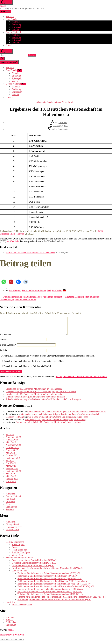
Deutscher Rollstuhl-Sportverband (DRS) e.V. (33, 565)
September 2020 (13, 471)
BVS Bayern (15, 290)
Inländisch (10, 501)
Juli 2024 (10, 434)
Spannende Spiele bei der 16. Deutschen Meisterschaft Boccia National (49, 422)
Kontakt (9, 45)
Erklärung (16, 24)
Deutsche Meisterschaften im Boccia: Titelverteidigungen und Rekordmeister (41, 391)
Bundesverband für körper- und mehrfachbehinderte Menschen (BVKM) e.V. (47, 568)
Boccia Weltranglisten (22, 604)
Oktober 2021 (12, 455)
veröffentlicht (13, 241)
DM (49, 290)
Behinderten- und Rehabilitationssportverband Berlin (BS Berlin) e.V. (50, 578)
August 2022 (12, 450)
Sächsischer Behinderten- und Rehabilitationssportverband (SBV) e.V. (50, 591)
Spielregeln (17, 27)
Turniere (72, 102)
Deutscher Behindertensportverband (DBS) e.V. (34, 563)
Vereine (15, 29)
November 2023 (13, 437)
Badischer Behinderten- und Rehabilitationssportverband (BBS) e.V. (49, 573)
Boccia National (13, 32)
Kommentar (6, 334)
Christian (63, 122)
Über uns (10, 617)
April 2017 (11, 481)
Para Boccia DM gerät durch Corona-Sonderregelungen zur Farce (57, 417)
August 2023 (12, 439)
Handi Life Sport (19, 549)
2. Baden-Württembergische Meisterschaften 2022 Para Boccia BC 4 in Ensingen (43, 399)
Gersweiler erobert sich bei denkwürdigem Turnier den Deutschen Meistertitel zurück (66, 411)
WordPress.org (12, 529)
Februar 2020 (12, 479)
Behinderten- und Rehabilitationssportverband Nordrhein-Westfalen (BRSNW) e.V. (56, 586)
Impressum (11, 625)
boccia (3, 6)
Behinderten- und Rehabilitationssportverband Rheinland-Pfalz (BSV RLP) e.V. (54, 583)
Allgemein (41, 102)
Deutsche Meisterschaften (34, 290)
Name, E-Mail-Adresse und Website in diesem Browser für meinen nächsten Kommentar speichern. (49, 355)
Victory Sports (18, 555)
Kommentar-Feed (14, 527)
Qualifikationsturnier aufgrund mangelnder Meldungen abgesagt (35, 396)
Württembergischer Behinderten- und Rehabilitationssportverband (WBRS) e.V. (54, 599)
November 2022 (13, 445)
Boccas (15, 547)
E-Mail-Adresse (8, 345)
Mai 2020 (10, 473)
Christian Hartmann (15, 417)
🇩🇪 (64, 290)
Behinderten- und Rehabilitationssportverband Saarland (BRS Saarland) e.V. (53, 581)
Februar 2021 (12, 468)
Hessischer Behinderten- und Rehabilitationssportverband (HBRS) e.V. (50, 589)
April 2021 (11, 463)
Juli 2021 (10, 460)
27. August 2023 (60, 126)
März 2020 (11, 476)
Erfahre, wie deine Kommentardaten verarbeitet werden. (81, 376)
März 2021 (11, 466)
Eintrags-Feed (12, 524)
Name (3, 339)
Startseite (10, 16)
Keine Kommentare (61, 129)
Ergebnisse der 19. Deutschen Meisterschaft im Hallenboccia (34, 389)
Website (3, 350)
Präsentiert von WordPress (12, 634)
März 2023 (11, 442)
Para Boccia (11, 19)
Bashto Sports (18, 544)
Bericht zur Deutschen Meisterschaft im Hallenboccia (30, 252)
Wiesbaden (57, 290)
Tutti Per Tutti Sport (21, 552)
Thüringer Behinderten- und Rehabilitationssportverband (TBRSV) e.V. (51, 594)
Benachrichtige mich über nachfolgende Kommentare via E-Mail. (34, 361)
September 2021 (13, 458)
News (64, 102)
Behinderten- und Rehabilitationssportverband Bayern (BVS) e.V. (48, 576)
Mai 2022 (10, 452)
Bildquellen (11, 622)
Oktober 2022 (12, 447)
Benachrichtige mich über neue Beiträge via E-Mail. (27, 366)
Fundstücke (11, 499)
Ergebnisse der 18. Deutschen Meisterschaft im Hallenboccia (34, 394)
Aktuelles (16, 21)
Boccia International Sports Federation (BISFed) (34, 560)
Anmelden (10, 521)
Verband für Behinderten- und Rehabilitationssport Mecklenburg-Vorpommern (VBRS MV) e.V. (62, 597)
